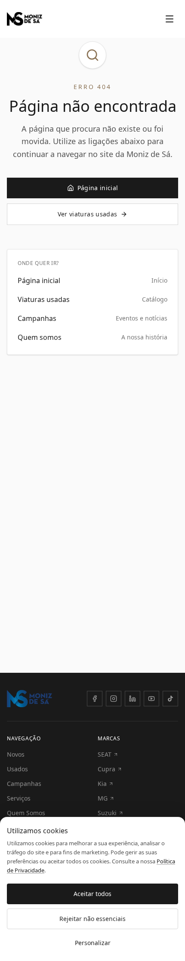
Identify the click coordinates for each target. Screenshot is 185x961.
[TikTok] (170, 698)
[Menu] (169, 19)
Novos (16, 754)
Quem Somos (26, 813)
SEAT (104, 754)
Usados (17, 769)
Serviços (19, 798)
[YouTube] (151, 698)
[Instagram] (113, 698)
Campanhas (24, 783)
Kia (102, 783)
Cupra (106, 769)
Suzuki (107, 813)
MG (103, 798)
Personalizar (93, 943)
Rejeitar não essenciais (92, 919)
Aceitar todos (92, 894)
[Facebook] (94, 698)
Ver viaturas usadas (87, 214)
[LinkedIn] (132, 698)
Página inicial (97, 188)
